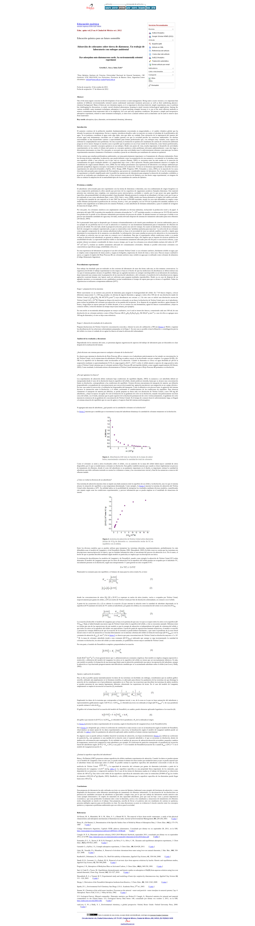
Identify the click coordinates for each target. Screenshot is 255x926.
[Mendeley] (150, 78)
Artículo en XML (157, 47)
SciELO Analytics (158, 33)
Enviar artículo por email (161, 64)
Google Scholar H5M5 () (162, 36)
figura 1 (161, 327)
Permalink (155, 85)
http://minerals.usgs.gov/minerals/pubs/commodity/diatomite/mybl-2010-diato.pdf (119, 837)
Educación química (88, 24)
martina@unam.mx (127, 924)
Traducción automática (160, 61)
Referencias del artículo (160, 51)
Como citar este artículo (160, 54)
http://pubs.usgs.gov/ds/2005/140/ (89, 901)
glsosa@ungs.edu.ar (93, 79)
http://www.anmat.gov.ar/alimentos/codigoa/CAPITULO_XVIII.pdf (101, 831)
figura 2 (82, 412)
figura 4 (82, 724)
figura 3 (142, 486)
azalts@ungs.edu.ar (108, 79)
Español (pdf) (157, 44)
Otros (153, 78)
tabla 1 (88, 732)
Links (174, 819)
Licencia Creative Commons (159, 915)
